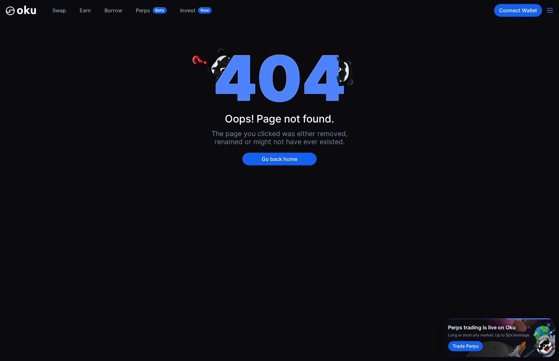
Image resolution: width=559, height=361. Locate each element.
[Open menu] (549, 10)
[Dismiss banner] (548, 325)
